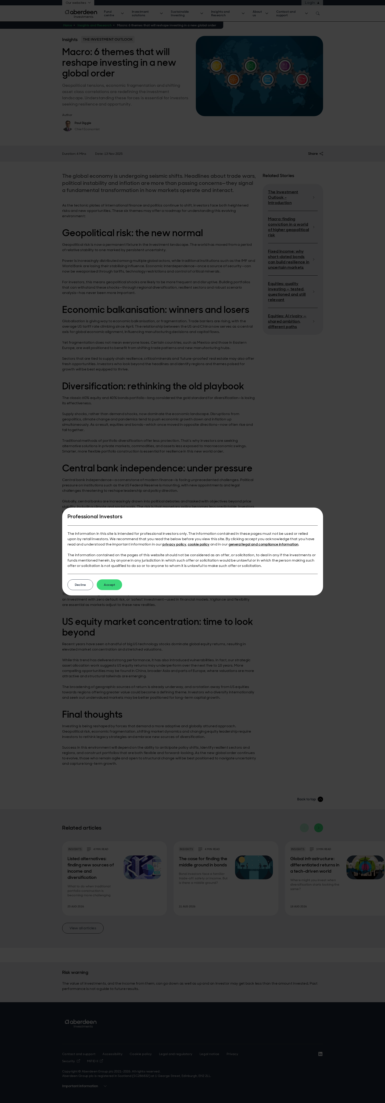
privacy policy (174, 544)
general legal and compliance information (264, 544)
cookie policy (199, 544)
